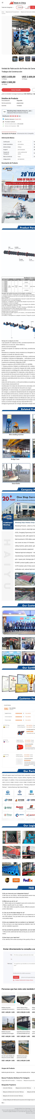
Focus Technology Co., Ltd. (28, 1108)
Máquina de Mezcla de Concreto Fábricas (13, 1092)
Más (3, 1103)
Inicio (3, 12)
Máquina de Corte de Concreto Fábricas (13, 1096)
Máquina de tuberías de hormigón (23, 1072)
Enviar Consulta (16, 90)
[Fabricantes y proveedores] (17, 2)
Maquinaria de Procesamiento (12, 12)
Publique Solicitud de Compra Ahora (23, 980)
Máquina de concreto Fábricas (23, 1088)
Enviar (16, 977)
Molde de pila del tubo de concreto (10, 1072)
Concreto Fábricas (7, 1088)
